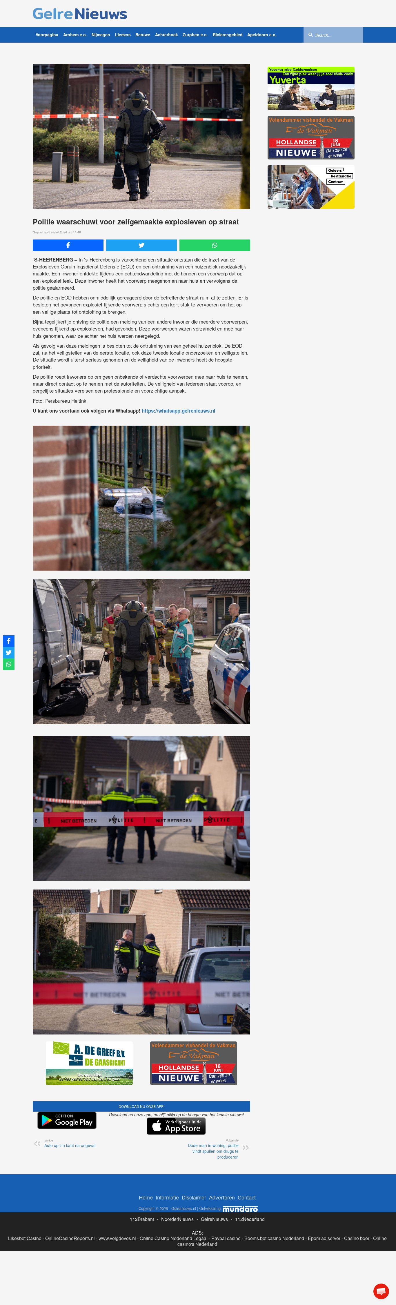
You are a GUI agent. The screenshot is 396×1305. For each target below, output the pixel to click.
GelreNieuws (214, 1219)
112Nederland (250, 1219)
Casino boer (356, 1238)
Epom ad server (324, 1238)
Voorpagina (47, 34)
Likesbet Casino (24, 1238)
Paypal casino (226, 1238)
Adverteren (222, 1197)
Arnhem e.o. (75, 34)
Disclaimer (194, 1197)
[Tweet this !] (141, 245)
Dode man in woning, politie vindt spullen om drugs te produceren (213, 1149)
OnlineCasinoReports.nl (70, 1238)
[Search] (310, 34)
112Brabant (142, 1219)
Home (146, 1197)
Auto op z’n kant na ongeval (69, 1143)
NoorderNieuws (177, 1219)
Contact (247, 1197)
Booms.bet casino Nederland (274, 1238)
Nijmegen (101, 34)
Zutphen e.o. (195, 34)
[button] (381, 1291)
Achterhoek (166, 34)
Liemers (123, 34)
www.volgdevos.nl (117, 1238)
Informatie (167, 1197)
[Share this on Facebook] (68, 245)
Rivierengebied (228, 34)
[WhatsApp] (214, 245)
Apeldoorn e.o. (262, 34)
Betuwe (142, 34)
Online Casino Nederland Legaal (174, 1238)
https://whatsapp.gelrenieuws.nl (178, 410)
